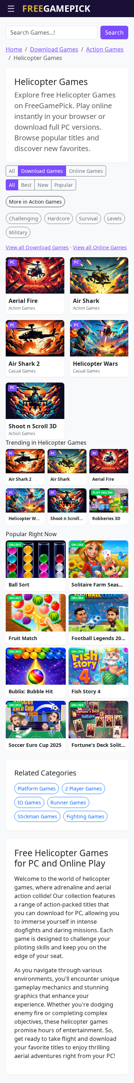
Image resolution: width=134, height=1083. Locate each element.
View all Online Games (100, 247)
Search (114, 32)
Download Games (54, 49)
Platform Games (37, 788)
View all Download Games (37, 247)
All (12, 171)
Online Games (86, 171)
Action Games (105, 49)
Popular (63, 184)
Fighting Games (85, 816)
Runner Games (68, 802)
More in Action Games (35, 201)
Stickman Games (37, 816)
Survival (88, 218)
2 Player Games (83, 788)
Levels (114, 218)
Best (26, 184)
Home (14, 49)
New (43, 184)
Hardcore (59, 218)
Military (18, 232)
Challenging (23, 218)
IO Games (29, 802)
